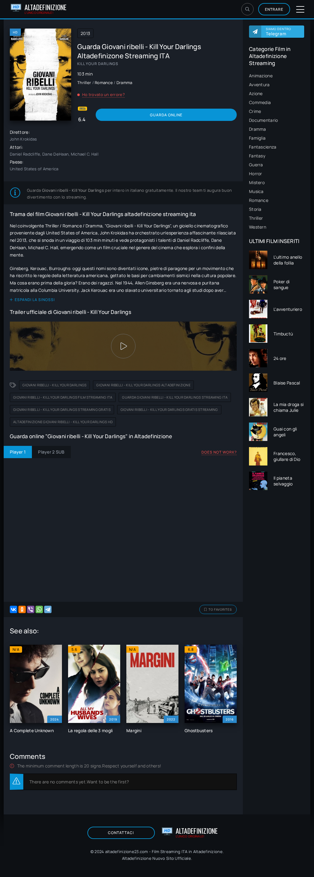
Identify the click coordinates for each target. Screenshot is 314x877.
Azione (256, 93)
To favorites (220, 609)
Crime (255, 111)
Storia (255, 209)
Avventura (259, 84)
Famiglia (257, 138)
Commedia (260, 102)
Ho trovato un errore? (103, 94)
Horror (255, 173)
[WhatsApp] (39, 609)
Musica (256, 191)
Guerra (256, 165)
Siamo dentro (278, 32)
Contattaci (121, 832)
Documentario (263, 120)
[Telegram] (48, 609)
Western (257, 227)
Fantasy (257, 156)
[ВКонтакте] (13, 609)
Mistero (257, 182)
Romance (258, 200)
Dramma (257, 129)
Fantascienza (262, 147)
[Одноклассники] (22, 609)
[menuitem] (276, 76)
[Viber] (30, 609)
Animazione (261, 76)
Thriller (256, 218)
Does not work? (219, 452)
